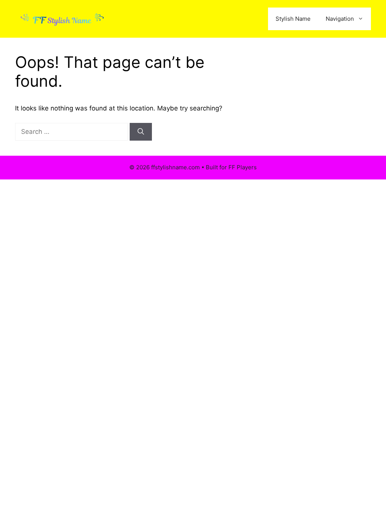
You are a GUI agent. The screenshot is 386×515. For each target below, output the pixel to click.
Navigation (340, 18)
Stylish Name (293, 18)
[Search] (141, 132)
